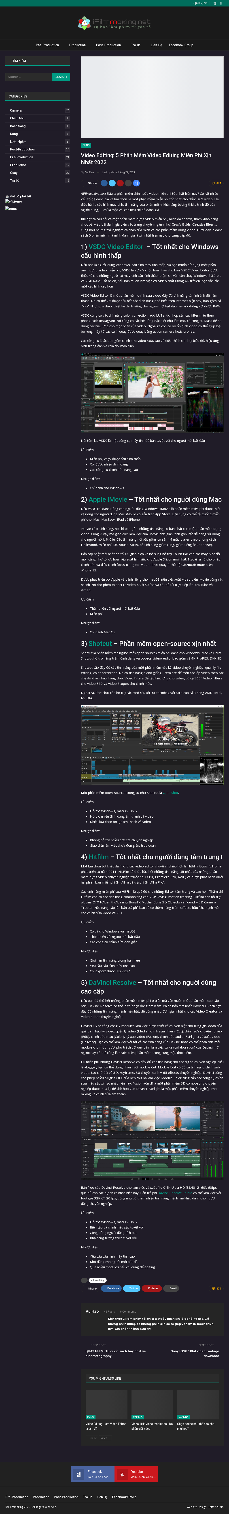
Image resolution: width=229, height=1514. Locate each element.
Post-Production (108, 45)
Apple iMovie (108, 499)
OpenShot (170, 792)
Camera (137, 1417)
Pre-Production (47, 45)
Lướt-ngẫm (18, 142)
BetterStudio (216, 1507)
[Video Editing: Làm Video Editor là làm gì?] (106, 1404)
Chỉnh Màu (17, 118)
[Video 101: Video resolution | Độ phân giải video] (152, 1404)
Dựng (86, 145)
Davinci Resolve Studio (175, 1192)
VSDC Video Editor (116, 247)
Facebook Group (181, 45)
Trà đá (136, 45)
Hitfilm (99, 857)
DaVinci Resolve (112, 982)
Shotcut (100, 643)
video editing (97, 1280)
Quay (13, 173)
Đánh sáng (18, 126)
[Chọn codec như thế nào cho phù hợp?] (198, 1404)
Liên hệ (156, 45)
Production (77, 45)
